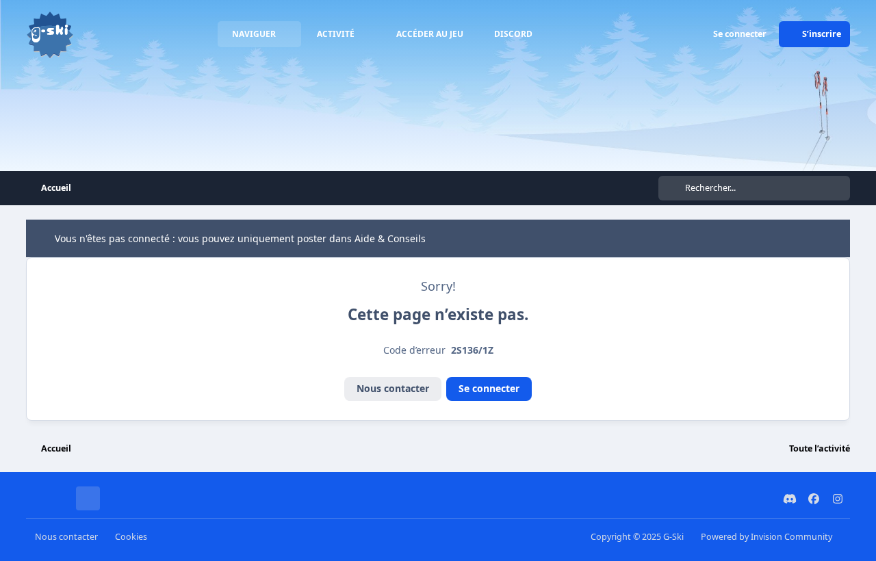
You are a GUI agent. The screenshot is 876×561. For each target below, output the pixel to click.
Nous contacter (393, 388)
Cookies (131, 537)
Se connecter (489, 388)
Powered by (766, 537)
